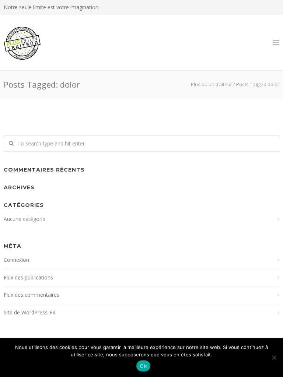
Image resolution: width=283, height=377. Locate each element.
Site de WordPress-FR (30, 312)
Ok (143, 366)
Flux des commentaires (31, 294)
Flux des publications (28, 277)
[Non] (273, 357)
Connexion (16, 259)
